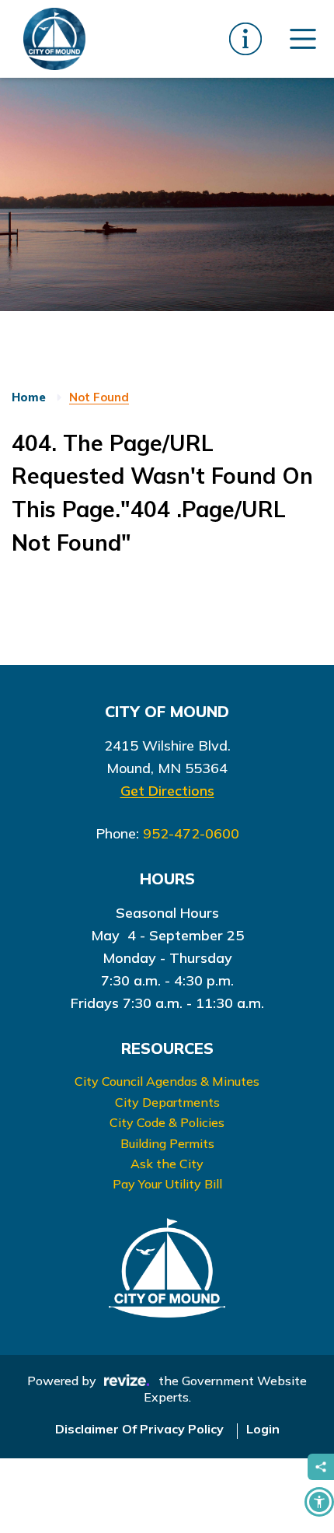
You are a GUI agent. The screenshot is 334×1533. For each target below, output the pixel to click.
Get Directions (167, 791)
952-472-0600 (191, 833)
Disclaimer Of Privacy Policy (139, 1429)
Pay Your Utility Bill (167, 1184)
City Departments (167, 1102)
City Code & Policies (167, 1122)
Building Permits (167, 1143)
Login (263, 1429)
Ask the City (167, 1163)
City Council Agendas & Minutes (167, 1081)
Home (29, 397)
